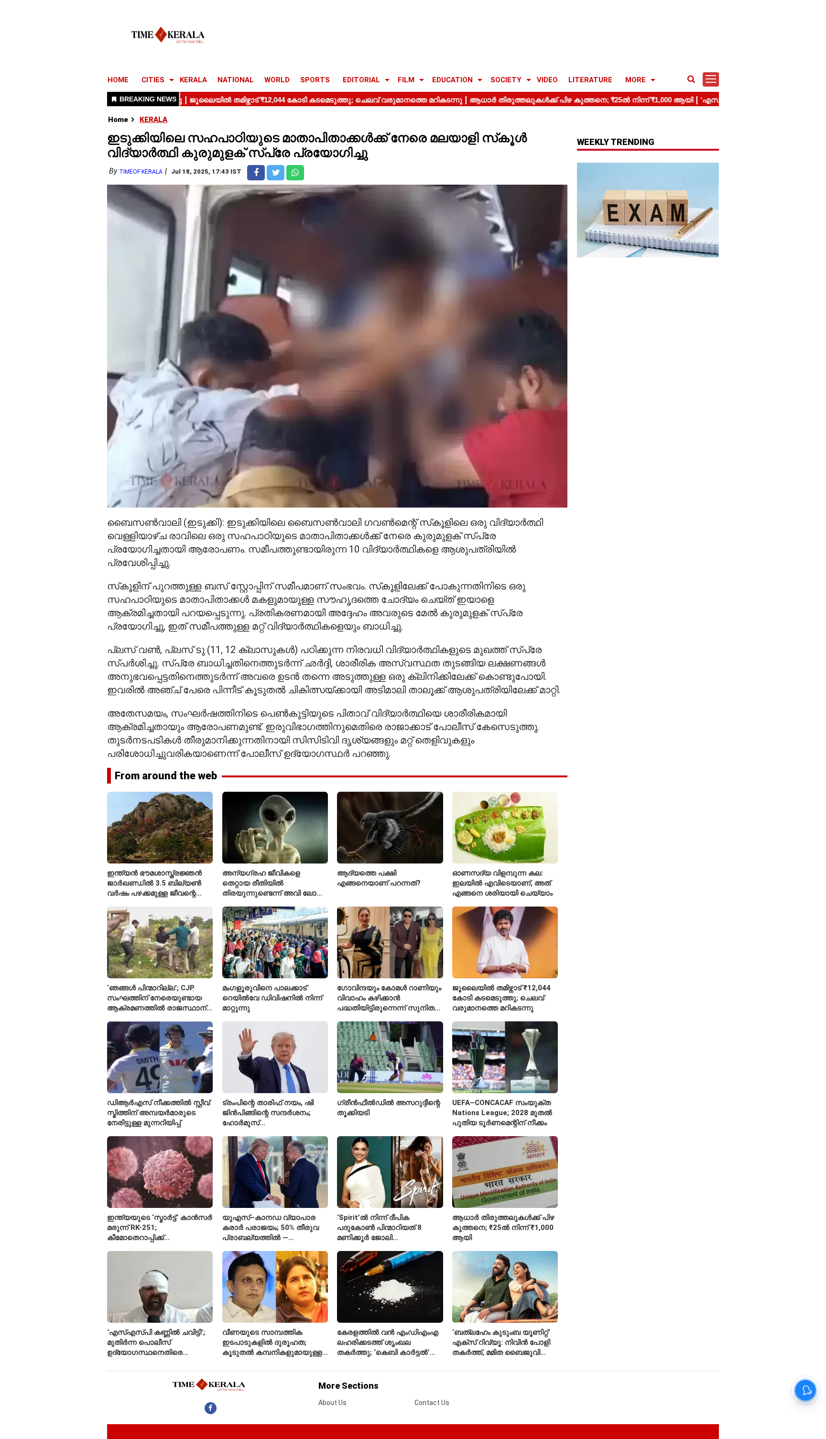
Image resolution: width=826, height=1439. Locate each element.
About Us (332, 1402)
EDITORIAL (361, 80)
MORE (635, 80)
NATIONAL (235, 80)
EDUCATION (452, 80)
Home (118, 119)
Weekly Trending (615, 142)
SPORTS (315, 80)
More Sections (348, 1386)
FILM (406, 80)
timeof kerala (141, 171)
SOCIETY (506, 80)
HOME (118, 80)
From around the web (166, 776)
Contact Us (431, 1402)
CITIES (152, 80)
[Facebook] (211, 1408)
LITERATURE (590, 80)
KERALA (193, 80)
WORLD (277, 80)
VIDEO (547, 80)
